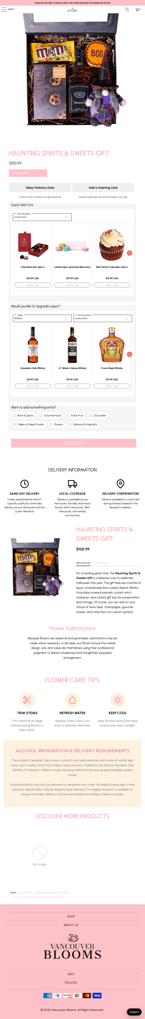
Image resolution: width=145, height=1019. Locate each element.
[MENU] (2, 9)
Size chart (21, 173)
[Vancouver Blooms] (72, 9)
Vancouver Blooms (64, 1010)
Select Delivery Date (40, 187)
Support (134, 1012)
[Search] (127, 9)
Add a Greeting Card (103, 187)
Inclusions (102, 563)
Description (83, 563)
